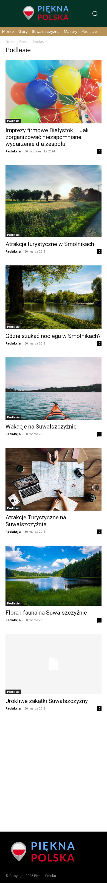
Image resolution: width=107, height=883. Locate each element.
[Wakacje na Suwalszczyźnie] (53, 388)
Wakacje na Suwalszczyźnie (41, 426)
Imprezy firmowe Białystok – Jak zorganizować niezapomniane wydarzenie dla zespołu (47, 137)
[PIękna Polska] (53, 13)
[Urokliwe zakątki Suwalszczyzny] (53, 664)
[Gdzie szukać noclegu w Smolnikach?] (53, 297)
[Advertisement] (54, 763)
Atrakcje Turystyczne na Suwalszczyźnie (35, 521)
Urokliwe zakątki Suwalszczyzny (46, 701)
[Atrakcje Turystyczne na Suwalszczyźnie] (53, 479)
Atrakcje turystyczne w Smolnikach (49, 244)
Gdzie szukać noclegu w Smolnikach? (53, 336)
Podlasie (13, 121)
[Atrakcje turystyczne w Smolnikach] (53, 201)
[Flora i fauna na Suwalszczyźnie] (53, 576)
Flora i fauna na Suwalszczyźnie (46, 612)
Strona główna (16, 41)
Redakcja (13, 151)
